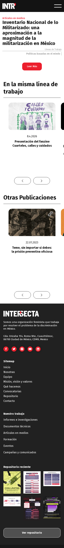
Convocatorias (12, 391)
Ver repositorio (32, 532)
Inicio (6, 367)
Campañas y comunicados (19, 452)
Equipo (7, 376)
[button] (58, 6)
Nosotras (9, 372)
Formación (10, 439)
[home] (9, 6)
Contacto (9, 401)
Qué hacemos (11, 386)
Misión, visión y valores (17, 381)
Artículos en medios (15, 433)
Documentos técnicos (17, 426)
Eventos (8, 445)
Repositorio (10, 396)
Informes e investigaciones (20, 419)
